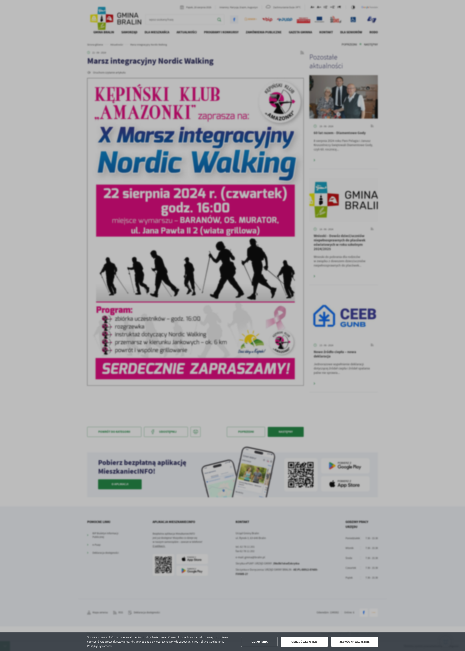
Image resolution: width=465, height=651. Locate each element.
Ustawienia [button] (259, 642)
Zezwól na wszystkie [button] (354, 642)
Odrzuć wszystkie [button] (304, 642)
